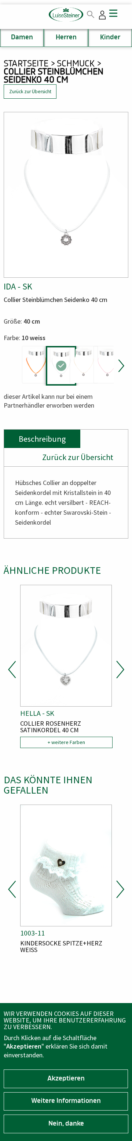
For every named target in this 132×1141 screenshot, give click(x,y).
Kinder (110, 37)
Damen (22, 37)
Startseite (26, 64)
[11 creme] (84, 364)
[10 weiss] (61, 365)
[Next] (120, 366)
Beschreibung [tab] (42, 439)
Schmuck (76, 64)
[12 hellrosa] (107, 364)
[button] (66, 195)
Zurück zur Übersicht (30, 91)
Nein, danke (66, 1124)
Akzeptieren (66, 1079)
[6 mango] (36, 364)
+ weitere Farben (66, 742)
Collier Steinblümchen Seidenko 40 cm (53, 76)
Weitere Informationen (66, 1101)
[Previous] (12, 670)
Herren (66, 37)
